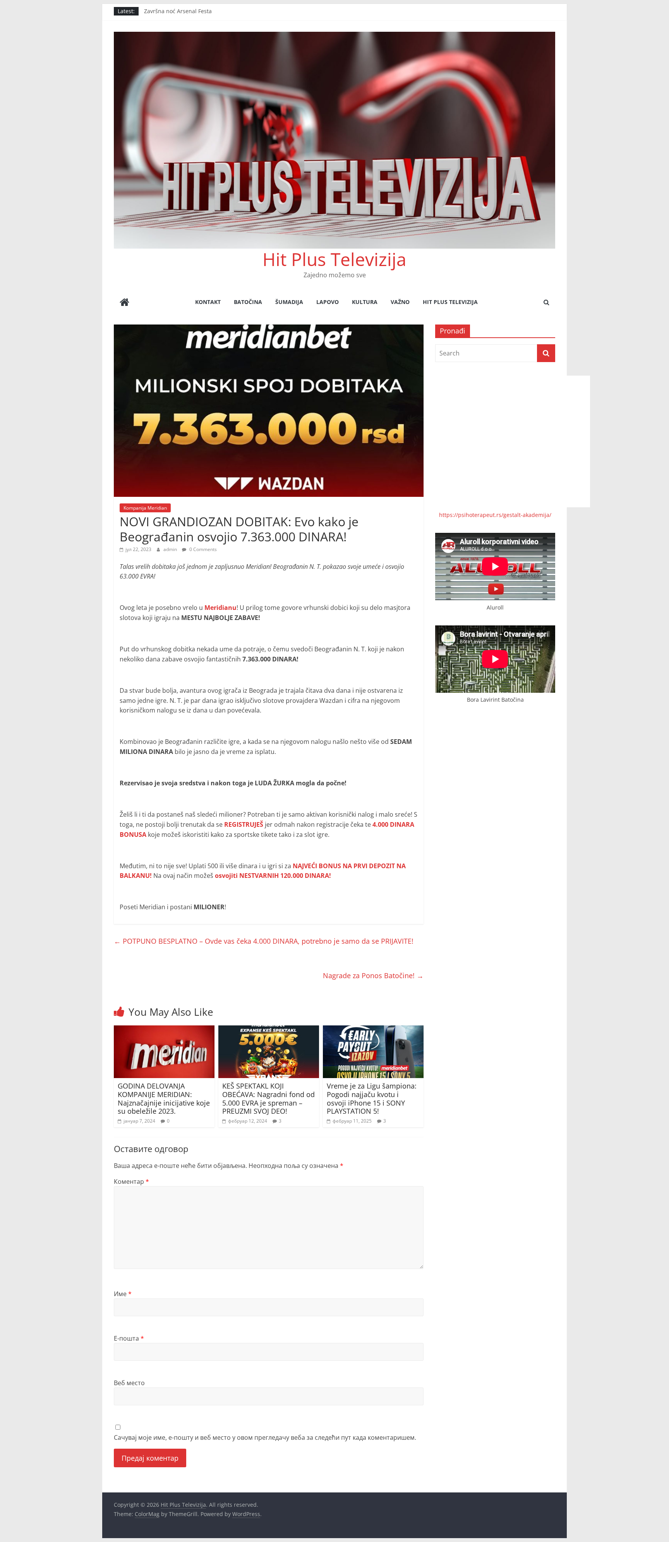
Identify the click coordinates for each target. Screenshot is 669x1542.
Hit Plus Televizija (334, 259)
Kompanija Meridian (145, 508)
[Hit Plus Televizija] (124, 303)
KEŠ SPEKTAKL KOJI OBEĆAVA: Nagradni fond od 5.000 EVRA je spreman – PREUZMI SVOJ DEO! (268, 1098)
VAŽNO (400, 302)
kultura (364, 302)
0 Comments (202, 549)
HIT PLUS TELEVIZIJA (450, 302)
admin (170, 549)
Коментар (131, 1181)
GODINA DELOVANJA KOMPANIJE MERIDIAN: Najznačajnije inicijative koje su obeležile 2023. (164, 1098)
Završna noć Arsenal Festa (178, 11)
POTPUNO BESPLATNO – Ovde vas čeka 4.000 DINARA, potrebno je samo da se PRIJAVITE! (263, 941)
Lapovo (327, 302)
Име (123, 1294)
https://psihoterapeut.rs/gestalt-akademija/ (495, 515)
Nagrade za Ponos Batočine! (373, 975)
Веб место (129, 1383)
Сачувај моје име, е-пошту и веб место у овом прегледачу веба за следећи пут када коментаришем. (265, 1437)
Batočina (248, 302)
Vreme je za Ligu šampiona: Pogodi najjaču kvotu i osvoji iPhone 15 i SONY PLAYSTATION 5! (372, 1098)
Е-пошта (129, 1338)
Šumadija (289, 302)
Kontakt (208, 302)
